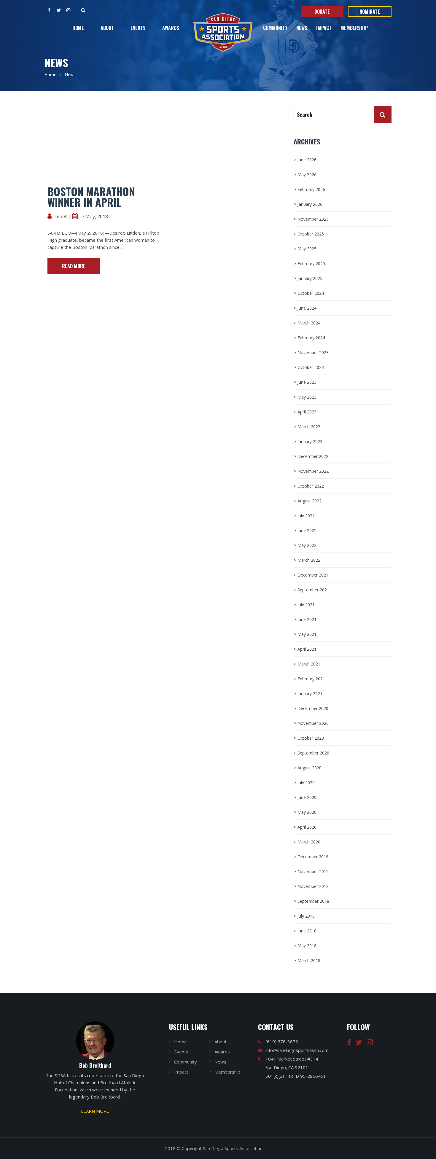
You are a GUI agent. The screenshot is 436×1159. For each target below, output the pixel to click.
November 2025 (313, 219)
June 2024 (306, 308)
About (107, 27)
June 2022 (306, 530)
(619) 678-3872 (281, 1042)
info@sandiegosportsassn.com (296, 1050)
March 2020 (308, 842)
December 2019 (312, 856)
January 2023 (309, 441)
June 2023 (306, 382)
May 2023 (306, 397)
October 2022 (310, 486)
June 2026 (306, 160)
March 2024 (308, 323)
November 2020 (313, 723)
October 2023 (310, 367)
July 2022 (306, 515)
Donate (322, 11)
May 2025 (306, 248)
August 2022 (309, 501)
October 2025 (310, 234)
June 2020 (306, 797)
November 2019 (313, 871)
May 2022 (306, 545)
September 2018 (313, 901)
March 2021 (308, 664)
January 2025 (309, 278)
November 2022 (313, 471)
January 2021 (309, 693)
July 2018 (306, 916)
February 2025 (311, 263)
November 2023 (313, 352)
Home (78, 27)
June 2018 (306, 931)
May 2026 (306, 174)
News (301, 27)
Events (138, 27)
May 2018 (306, 945)
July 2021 (306, 604)
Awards (170, 27)
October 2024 (310, 293)
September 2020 (313, 753)
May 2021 (306, 634)
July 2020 (306, 782)
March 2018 (308, 960)
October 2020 (310, 738)
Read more (73, 266)
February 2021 (311, 679)
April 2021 (306, 649)
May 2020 (306, 812)
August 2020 (309, 767)
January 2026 (309, 204)
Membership (354, 27)
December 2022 (312, 456)
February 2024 (311, 337)
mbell (61, 216)
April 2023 (306, 412)
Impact (324, 27)
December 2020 (312, 708)
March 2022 (308, 560)
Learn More (95, 1111)
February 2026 (311, 189)
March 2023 (308, 426)
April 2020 (306, 827)
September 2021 (313, 590)
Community (275, 27)
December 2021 (312, 575)
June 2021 (306, 619)
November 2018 (313, 886)
